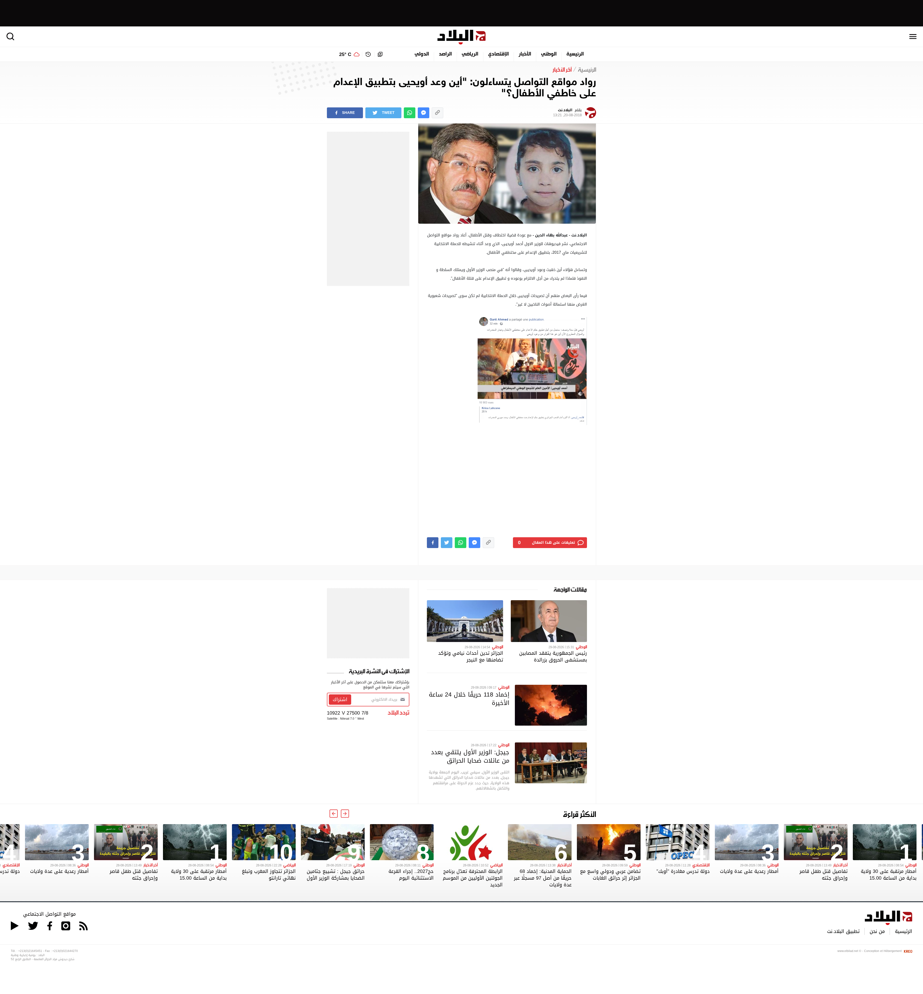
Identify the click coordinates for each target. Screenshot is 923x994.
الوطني (549, 54)
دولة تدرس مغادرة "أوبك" (683, 871)
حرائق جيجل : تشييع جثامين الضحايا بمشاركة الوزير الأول (336, 874)
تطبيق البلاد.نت (843, 931)
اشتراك (340, 699)
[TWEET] (446, 542)
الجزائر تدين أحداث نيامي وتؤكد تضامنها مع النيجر (470, 656)
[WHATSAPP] (409, 112)
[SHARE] (432, 542)
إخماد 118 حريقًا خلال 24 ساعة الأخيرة (469, 698)
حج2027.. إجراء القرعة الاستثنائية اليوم (411, 874)
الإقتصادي (498, 54)
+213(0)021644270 (65, 951)
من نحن (877, 931)
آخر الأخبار (840, 865)
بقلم (567, 113)
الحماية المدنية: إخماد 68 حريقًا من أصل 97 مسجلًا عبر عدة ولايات (543, 878)
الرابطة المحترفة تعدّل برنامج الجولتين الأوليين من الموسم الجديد (473, 878)
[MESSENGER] (423, 112)
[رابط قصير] (437, 112)
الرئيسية (575, 54)
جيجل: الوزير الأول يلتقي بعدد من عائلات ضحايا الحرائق (470, 756)
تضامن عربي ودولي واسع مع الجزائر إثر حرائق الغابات (610, 874)
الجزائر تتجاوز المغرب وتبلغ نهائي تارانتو (269, 874)
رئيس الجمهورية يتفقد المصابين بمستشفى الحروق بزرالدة (553, 656)
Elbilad (461, 37)
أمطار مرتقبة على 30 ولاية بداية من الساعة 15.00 (889, 874)
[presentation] (345, 813)
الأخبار (525, 54)
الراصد (445, 54)
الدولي (422, 54)
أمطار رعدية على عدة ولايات (749, 871)
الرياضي (470, 54)
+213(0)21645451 (30, 951)
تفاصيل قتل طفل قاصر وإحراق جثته (823, 874)
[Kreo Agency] (907, 951)
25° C (345, 54)
